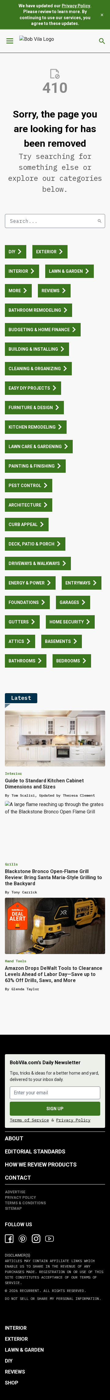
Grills (11, 864)
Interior (13, 773)
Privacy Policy (76, 5)
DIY (9, 1361)
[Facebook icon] (9, 1238)
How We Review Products (41, 1164)
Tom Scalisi (23, 795)
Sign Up (55, 1108)
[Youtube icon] (49, 1238)
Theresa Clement (79, 795)
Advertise (15, 1192)
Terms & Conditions (25, 1203)
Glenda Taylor (25, 989)
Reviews (15, 1372)
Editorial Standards (35, 1151)
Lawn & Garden (24, 1350)
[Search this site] (102, 41)
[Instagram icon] (36, 1238)
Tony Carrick (24, 892)
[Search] (99, 221)
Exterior (16, 1339)
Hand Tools (15, 961)
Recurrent (28, 1290)
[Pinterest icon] (22, 1238)
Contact (18, 1177)
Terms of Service (29, 1120)
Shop (11, 1383)
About (14, 1138)
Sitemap (13, 1208)
